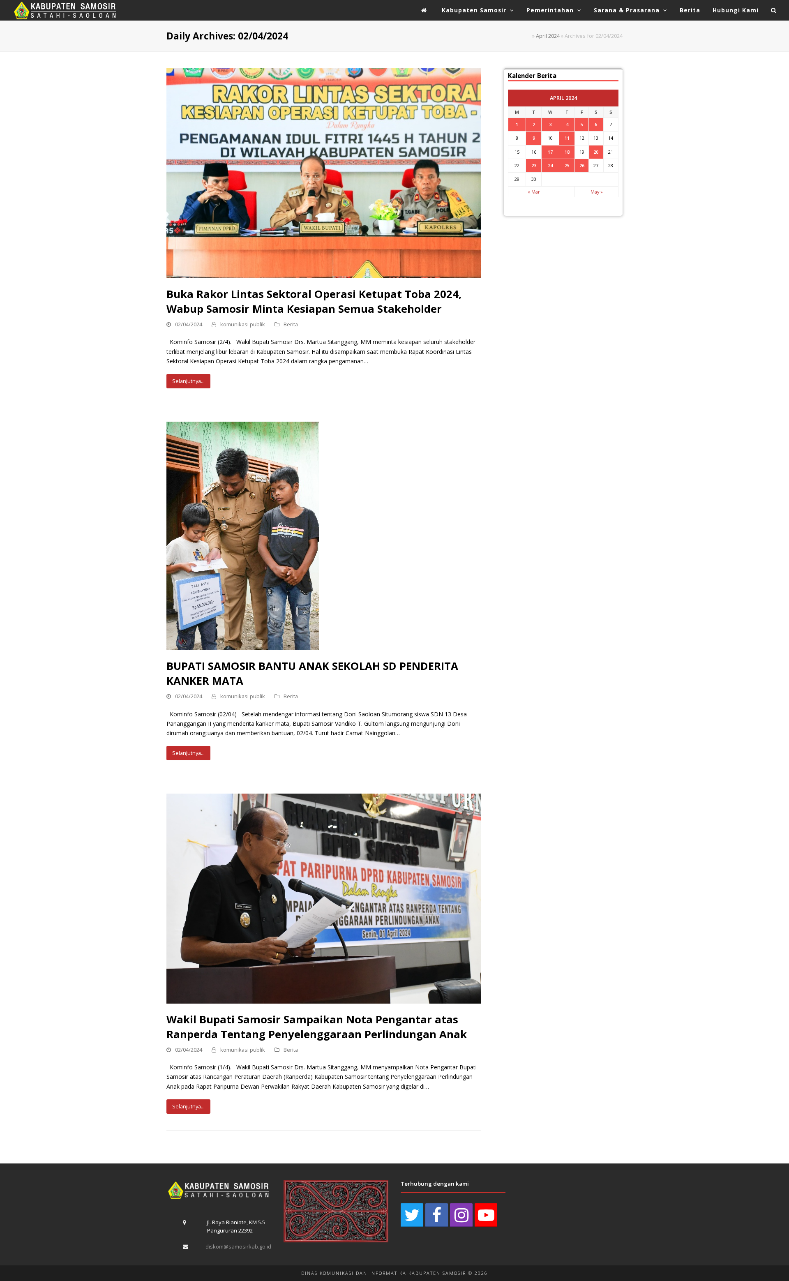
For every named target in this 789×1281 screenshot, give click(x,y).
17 (550, 152)
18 (567, 152)
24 (550, 165)
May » (597, 192)
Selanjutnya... (188, 381)
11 (567, 138)
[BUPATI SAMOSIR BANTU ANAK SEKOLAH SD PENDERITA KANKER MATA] (242, 535)
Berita (291, 324)
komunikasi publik (242, 324)
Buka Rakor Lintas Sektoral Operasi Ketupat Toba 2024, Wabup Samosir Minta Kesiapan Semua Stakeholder (313, 301)
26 (581, 165)
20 (595, 152)
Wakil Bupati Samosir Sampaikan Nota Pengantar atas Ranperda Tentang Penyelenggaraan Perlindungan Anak (316, 1026)
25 (567, 165)
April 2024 (548, 35)
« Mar (534, 192)
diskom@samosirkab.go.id (238, 1246)
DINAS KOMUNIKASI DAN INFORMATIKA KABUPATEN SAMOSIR (383, 1273)
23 (533, 165)
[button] (774, 10)
